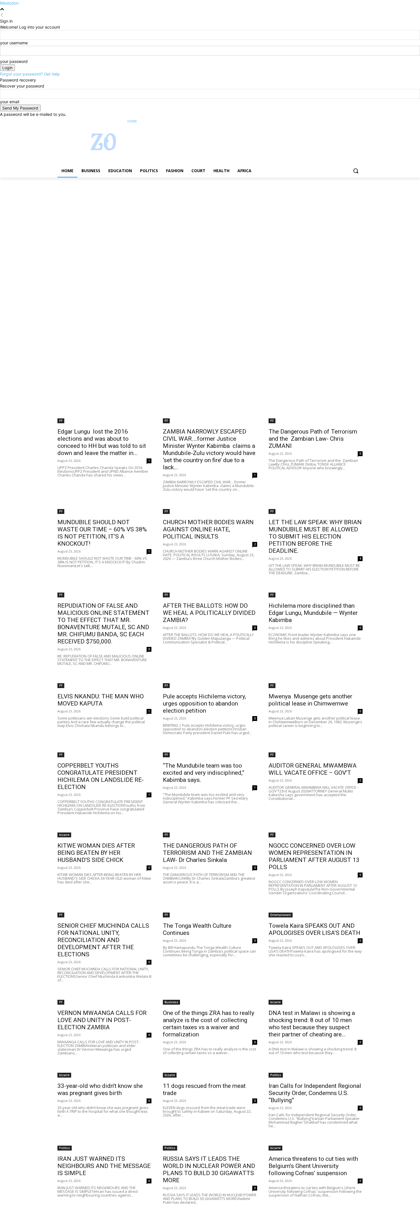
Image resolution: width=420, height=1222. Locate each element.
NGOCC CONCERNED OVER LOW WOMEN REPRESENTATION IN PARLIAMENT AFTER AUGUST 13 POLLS (314, 856)
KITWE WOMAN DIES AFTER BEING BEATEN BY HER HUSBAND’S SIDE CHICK (96, 852)
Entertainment (280, 915)
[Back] (2, 15)
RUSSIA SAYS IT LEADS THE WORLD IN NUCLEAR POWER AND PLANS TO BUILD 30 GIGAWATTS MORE (209, 1169)
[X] (343, 121)
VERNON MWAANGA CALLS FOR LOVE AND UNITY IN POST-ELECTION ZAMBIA (102, 1020)
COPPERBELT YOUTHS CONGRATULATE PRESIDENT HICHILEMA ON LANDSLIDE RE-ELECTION (100, 776)
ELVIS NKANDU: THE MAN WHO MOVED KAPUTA (100, 700)
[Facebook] (327, 121)
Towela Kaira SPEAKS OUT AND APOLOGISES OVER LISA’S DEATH (314, 929)
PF (61, 421)
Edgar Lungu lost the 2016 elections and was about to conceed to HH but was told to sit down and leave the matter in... (101, 442)
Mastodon (9, 3)
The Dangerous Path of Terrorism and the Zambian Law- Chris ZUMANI (313, 438)
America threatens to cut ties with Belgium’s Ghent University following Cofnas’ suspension (313, 1166)
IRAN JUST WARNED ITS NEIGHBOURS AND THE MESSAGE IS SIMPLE (104, 1166)
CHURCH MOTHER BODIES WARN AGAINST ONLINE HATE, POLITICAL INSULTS (208, 529)
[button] (356, 171)
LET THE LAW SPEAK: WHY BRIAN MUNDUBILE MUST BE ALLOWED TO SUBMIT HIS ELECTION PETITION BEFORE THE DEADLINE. (315, 536)
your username (14, 42)
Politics (275, 1075)
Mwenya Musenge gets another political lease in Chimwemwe (310, 700)
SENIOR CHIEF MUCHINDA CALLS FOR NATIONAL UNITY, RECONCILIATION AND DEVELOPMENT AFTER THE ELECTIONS (103, 940)
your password (14, 61)
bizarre (64, 835)
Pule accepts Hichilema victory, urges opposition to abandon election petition (204, 703)
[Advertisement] (171, 220)
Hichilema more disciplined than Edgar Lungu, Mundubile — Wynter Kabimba (313, 612)
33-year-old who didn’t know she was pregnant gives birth (100, 1089)
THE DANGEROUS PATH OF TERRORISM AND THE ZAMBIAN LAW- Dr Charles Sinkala (207, 852)
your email (9, 101)
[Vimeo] (351, 121)
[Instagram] (335, 121)
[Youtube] (359, 121)
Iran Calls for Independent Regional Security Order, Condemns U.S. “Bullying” (315, 1093)
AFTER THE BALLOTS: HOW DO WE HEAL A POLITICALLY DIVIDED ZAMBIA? (209, 612)
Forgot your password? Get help (30, 73)
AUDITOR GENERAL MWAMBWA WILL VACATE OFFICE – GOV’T (313, 769)
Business (171, 1002)
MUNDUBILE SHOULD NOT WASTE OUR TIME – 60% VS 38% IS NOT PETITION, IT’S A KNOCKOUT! (102, 533)
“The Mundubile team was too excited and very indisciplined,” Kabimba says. (203, 772)
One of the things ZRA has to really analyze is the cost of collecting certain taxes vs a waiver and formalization (208, 1024)
